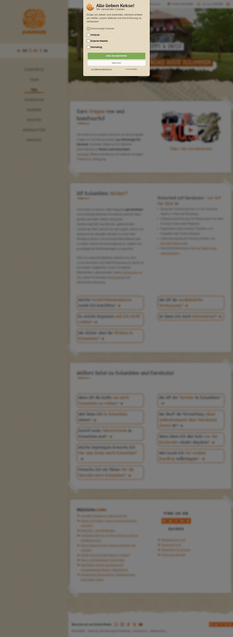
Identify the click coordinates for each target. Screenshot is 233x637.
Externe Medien (99, 41)
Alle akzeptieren (116, 55)
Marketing (96, 47)
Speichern (116, 63)
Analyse (95, 34)
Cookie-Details (131, 69)
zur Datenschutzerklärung (101, 69)
